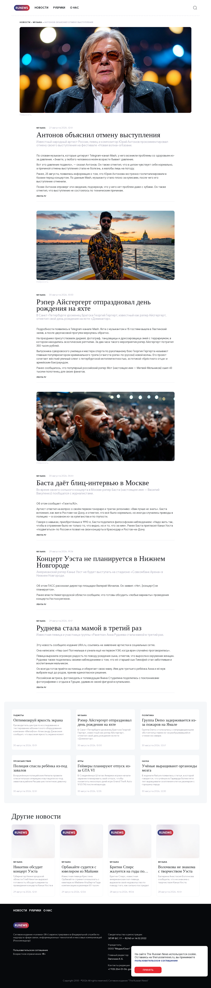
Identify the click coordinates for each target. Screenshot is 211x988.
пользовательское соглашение (156, 960)
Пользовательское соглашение (30, 950)
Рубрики (59, 7)
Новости (41, 7)
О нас (74, 7)
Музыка (37, 22)
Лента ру (41, 377)
